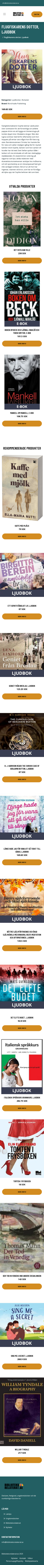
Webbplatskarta (31, 1561)
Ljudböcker (16, 100)
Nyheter (9, 1527)
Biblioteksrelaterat (13, 1523)
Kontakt (23, 1558)
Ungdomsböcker (12, 1518)
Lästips (8, 1514)
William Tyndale (22, 1449)
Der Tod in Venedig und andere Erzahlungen (22, 1275)
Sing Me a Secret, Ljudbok (22, 1355)
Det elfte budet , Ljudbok (22, 1017)
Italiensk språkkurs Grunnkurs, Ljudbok (22, 1097)
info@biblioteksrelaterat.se (10, 3)
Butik (36, 14)
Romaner (25, 100)
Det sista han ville (22, 250)
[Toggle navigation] (4, 14)
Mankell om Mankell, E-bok (22, 413)
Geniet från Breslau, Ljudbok (22, 685)
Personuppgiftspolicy (14, 1561)
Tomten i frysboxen (22, 1181)
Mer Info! (22, 116)
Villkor (30, 1558)
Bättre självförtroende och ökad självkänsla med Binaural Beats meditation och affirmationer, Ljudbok (22, 934)
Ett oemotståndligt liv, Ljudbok (22, 605)
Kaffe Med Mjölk (22, 525)
